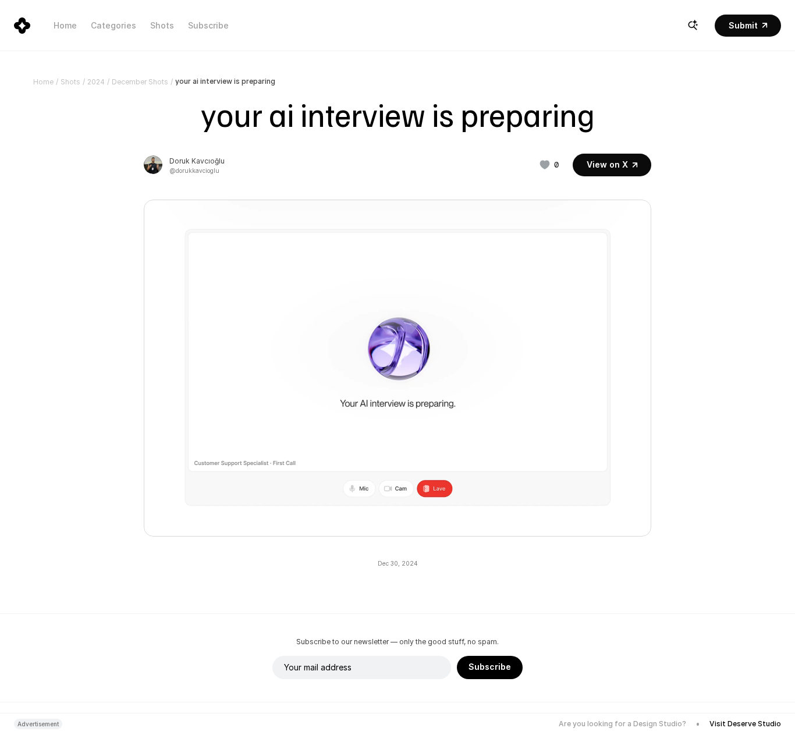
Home (65, 25)
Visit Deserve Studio (745, 723)
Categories (113, 25)
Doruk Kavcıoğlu (197, 161)
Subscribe (208, 25)
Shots (162, 25)
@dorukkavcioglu (194, 170)
